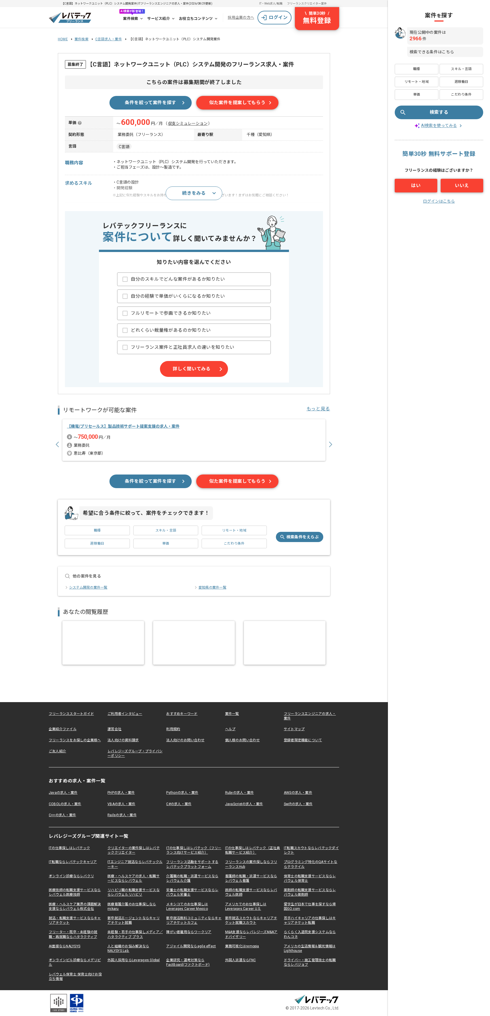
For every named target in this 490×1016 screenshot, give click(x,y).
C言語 (124, 146)
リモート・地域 (234, 530)
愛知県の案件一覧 (212, 587)
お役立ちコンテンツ (196, 18)
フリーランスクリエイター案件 (307, 3)
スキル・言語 (165, 530)
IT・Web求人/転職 (270, 3)
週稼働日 (97, 543)
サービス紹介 (158, 18)
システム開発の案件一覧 (88, 587)
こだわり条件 (234, 543)
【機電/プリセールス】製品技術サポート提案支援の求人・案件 (123, 426)
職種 (97, 530)
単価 (165, 543)
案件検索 (130, 18)
